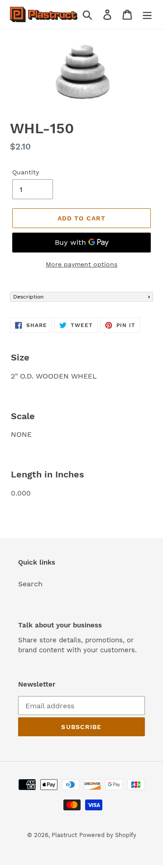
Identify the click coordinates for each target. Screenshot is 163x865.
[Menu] (147, 15)
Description (28, 297)
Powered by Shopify (107, 835)
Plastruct (64, 835)
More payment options (81, 264)
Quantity (25, 172)
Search (30, 584)
